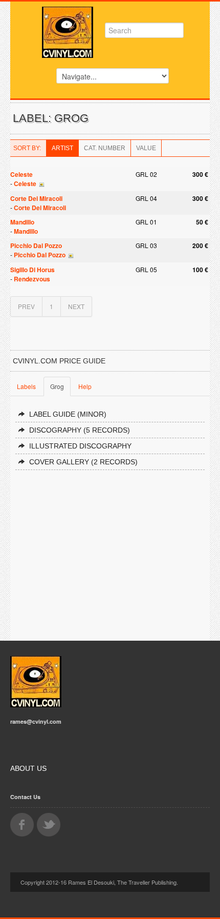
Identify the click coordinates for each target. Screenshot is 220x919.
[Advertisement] (110, 551)
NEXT (76, 306)
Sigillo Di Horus (32, 269)
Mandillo (22, 222)
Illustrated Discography (80, 446)
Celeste (21, 174)
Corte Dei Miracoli (36, 198)
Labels (26, 386)
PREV (26, 306)
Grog (57, 386)
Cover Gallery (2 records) (83, 462)
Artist (62, 148)
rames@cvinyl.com (35, 721)
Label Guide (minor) (67, 414)
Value (146, 148)
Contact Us (25, 797)
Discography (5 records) (79, 430)
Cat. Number (104, 148)
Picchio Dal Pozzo (36, 245)
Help (85, 386)
